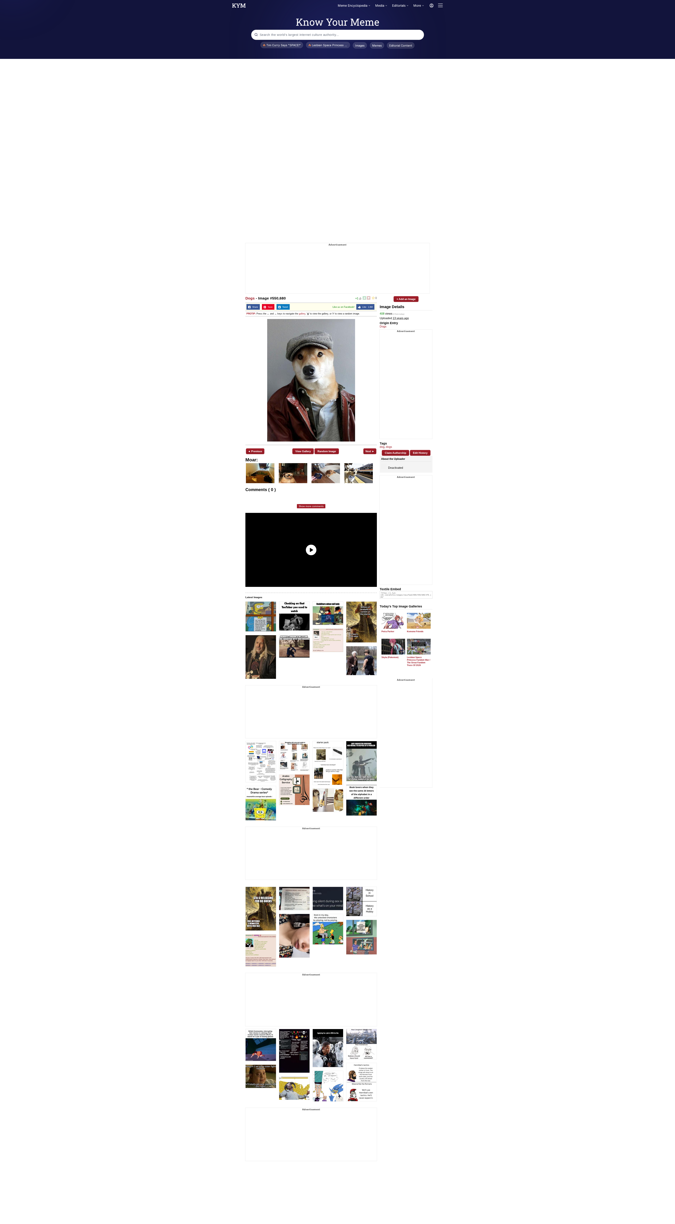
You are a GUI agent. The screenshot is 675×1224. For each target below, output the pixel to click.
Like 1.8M (367, 307)
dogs (389, 446)
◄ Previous (255, 451)
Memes (377, 45)
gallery (302, 313)
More (417, 5)
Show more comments (311, 506)
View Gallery (303, 451)
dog (382, 446)
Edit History (420, 452)
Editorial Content (400, 45)
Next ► (369, 451)
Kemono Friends (415, 631)
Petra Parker (387, 631)
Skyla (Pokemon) (389, 657)
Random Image (326, 451)
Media (379, 5)
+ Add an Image (406, 299)
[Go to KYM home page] (239, 6)
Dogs (250, 298)
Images (360, 45)
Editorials (398, 5)
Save (269, 307)
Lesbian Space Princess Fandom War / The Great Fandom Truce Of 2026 (418, 661)
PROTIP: (251, 313)
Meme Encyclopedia (352, 5)
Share (254, 307)
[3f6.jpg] (311, 380)
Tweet (284, 307)
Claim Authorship (395, 452)
